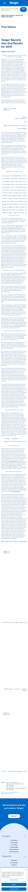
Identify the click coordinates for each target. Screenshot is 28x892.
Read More (23, 9)
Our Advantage (14, 842)
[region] (14, 880)
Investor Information (14, 851)
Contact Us (14, 865)
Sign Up (14, 816)
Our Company (14, 840)
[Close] (26, 870)
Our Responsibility (14, 847)
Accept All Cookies (14, 889)
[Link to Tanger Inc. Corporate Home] (14, 3)
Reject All (14, 884)
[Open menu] (5, 3)
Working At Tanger (14, 849)
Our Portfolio (14, 844)
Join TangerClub (14, 862)
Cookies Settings (14, 879)
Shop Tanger (14, 860)
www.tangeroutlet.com (13, 461)
